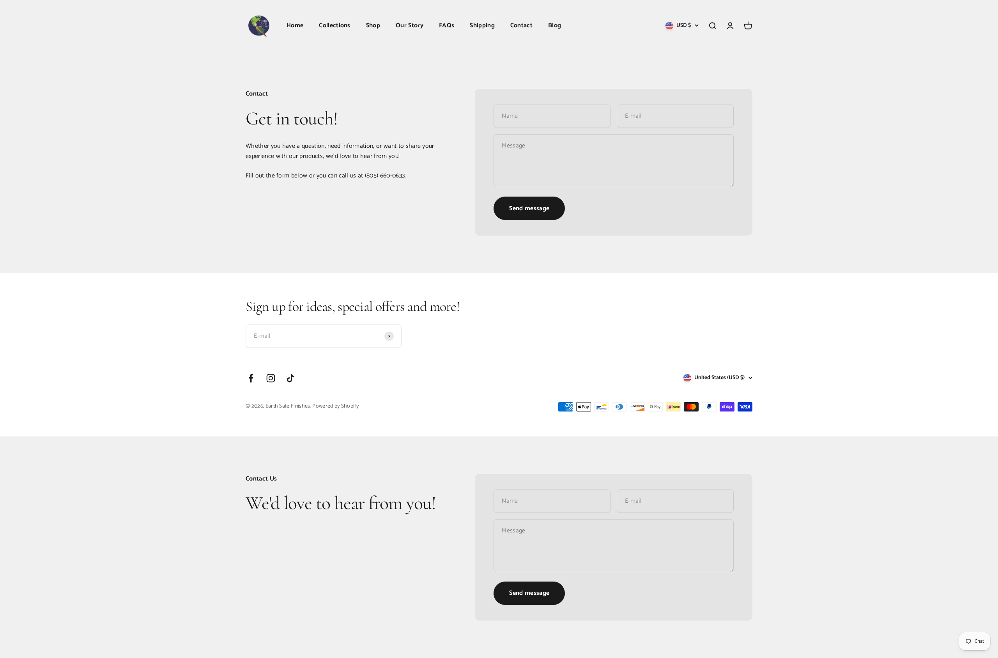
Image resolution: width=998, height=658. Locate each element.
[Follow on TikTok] (290, 378)
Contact (521, 25)
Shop (373, 25)
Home (295, 25)
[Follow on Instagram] (270, 378)
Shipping (482, 25)
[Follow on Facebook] (251, 378)
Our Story (409, 25)
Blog (554, 25)
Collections (334, 25)
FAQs (446, 25)
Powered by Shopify (335, 406)
